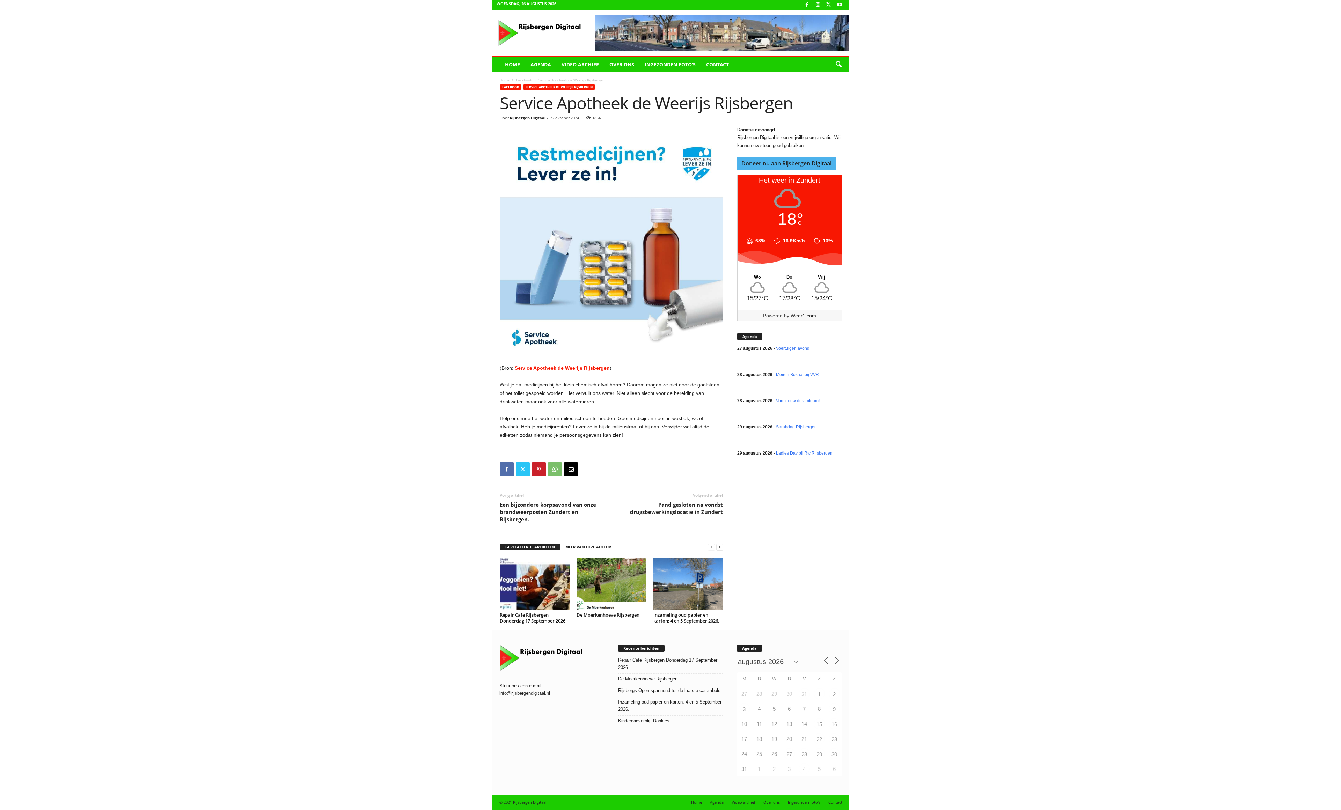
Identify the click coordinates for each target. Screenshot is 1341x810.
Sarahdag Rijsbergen (796, 427)
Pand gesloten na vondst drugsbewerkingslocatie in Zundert (676, 508)
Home (512, 64)
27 (789, 754)
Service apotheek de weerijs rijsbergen (559, 87)
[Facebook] (807, 5)
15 (819, 724)
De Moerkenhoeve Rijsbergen (608, 615)
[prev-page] (711, 547)
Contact (717, 64)
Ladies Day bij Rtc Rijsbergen (804, 453)
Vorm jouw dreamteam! (798, 400)
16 (834, 724)
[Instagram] (818, 5)
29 (819, 754)
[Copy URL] (587, 469)
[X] (829, 5)
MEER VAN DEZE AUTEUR (588, 547)
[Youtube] (839, 5)
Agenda (540, 64)
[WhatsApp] (555, 469)
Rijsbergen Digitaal (527, 117)
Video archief (580, 64)
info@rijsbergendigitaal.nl (524, 693)
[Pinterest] (539, 469)
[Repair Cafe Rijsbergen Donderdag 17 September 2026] (535, 584)
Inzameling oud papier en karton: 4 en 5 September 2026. (686, 618)
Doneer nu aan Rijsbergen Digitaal (786, 163)
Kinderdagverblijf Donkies (643, 720)
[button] (838, 64)
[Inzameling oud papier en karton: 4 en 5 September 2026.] (688, 584)
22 (819, 739)
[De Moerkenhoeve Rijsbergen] (611, 584)
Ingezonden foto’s (670, 64)
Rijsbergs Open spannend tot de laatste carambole (669, 690)
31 (804, 694)
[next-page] (719, 547)
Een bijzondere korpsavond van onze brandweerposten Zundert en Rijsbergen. (548, 512)
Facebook (524, 80)
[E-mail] (571, 469)
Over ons (621, 64)
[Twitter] (523, 469)
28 (804, 754)
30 (834, 754)
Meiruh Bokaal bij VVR (797, 374)
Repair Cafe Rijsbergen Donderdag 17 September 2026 (532, 618)
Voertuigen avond (792, 348)
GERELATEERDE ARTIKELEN (530, 547)
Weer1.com (803, 315)
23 (834, 739)
